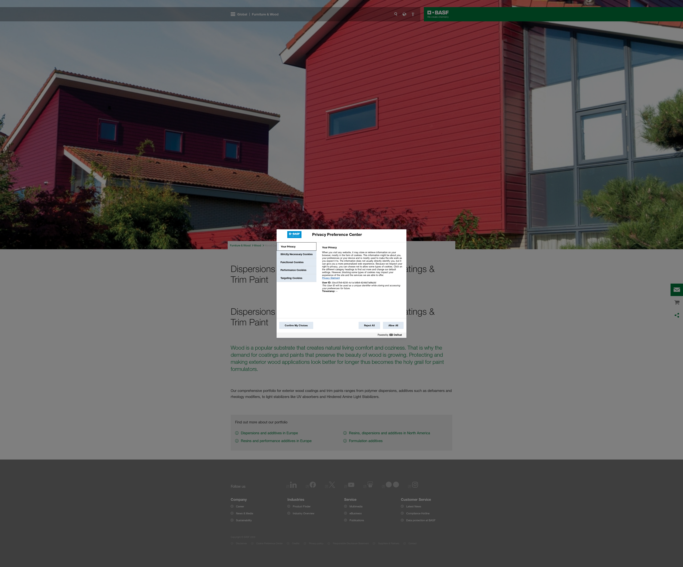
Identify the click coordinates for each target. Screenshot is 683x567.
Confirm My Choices (296, 325)
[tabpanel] (362, 271)
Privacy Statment (331, 277)
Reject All (369, 325)
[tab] (296, 246)
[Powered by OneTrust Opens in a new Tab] (391, 335)
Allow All (393, 325)
